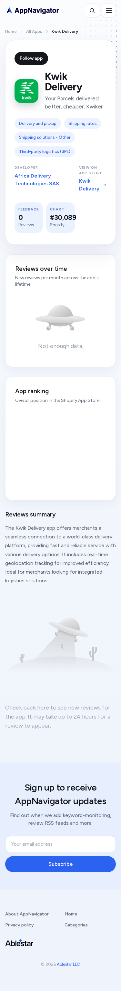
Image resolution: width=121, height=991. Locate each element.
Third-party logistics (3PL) (44, 151)
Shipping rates (83, 123)
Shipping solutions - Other (44, 137)
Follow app (31, 58)
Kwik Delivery (89, 185)
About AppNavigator (27, 914)
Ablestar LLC (68, 964)
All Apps (34, 31)
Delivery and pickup (37, 123)
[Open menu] (109, 10)
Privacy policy (19, 925)
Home (11, 31)
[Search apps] (92, 10)
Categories (76, 925)
